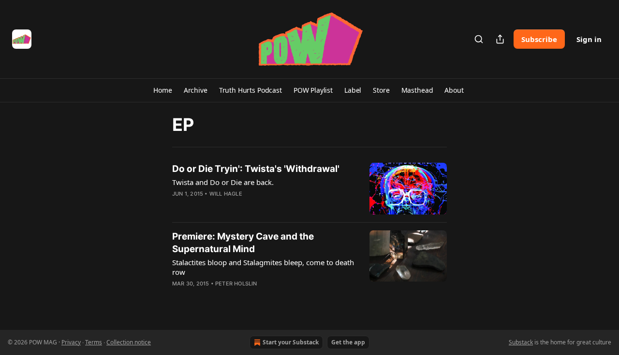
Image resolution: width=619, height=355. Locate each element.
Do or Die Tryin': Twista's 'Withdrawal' (255, 168)
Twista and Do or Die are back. (223, 182)
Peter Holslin (236, 283)
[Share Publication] (500, 39)
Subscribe (539, 39)
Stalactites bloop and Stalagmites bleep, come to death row (263, 267)
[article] (309, 188)
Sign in (589, 39)
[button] (162, 90)
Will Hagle (225, 193)
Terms (93, 342)
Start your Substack (291, 342)
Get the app (348, 342)
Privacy (71, 342)
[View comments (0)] (236, 206)
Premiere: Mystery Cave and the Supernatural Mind (243, 243)
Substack (521, 342)
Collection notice (128, 342)
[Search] (478, 39)
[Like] (178, 206)
